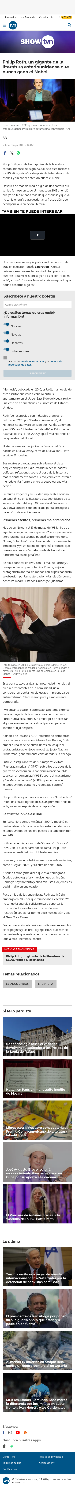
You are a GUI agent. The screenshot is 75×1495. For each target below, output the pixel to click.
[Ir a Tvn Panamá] (36, 25)
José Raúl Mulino (28, 17)
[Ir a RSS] (26, 1432)
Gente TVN (9, 1456)
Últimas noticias (10, 17)
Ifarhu (53, 17)
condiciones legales (32, 361)
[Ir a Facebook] (4, 1432)
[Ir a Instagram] (10, 1432)
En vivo (67, 17)
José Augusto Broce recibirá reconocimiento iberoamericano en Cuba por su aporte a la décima (34, 1173)
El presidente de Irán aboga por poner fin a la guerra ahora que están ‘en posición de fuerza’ (36, 1320)
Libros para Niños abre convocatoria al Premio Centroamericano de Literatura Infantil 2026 (36, 1131)
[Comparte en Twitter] (11, 152)
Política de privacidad (51, 1456)
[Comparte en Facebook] (4, 152)
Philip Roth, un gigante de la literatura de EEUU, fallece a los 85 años (35, 958)
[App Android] (12, 1446)
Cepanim (43, 17)
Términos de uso (12, 1462)
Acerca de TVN (47, 1462)
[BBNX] (6, 1480)
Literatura (45, 983)
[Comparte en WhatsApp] (18, 152)
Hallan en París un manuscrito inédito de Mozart (35, 1091)
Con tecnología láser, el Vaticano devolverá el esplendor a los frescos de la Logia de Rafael (37, 1047)
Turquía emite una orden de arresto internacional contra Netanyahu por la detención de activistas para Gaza (36, 1278)
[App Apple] (5, 1446)
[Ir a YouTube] (18, 1432)
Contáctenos (10, 1469)
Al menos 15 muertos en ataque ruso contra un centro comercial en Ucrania (36, 1364)
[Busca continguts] (69, 25)
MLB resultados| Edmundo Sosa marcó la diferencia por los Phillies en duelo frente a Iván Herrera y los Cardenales (37, 1403)
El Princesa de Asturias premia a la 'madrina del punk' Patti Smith (33, 1217)
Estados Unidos (17, 983)
